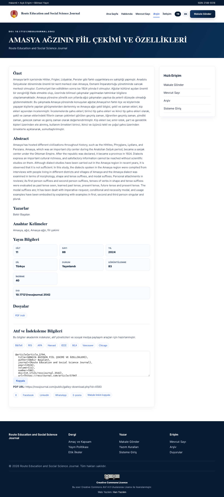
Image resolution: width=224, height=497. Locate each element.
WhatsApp (60, 395)
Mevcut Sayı (143, 13)
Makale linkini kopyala (99, 395)
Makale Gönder (202, 13)
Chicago (103, 345)
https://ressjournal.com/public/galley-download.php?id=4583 (64, 386)
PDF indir (20, 315)
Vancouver (88, 345)
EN (185, 14)
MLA (74, 345)
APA (40, 345)
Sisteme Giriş (172, 108)
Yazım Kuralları (129, 447)
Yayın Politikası (78, 447)
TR (178, 14)
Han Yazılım (119, 492)
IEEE (64, 345)
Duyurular (176, 452)
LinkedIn (44, 395)
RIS (30, 345)
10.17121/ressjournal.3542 (33, 294)
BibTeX (19, 345)
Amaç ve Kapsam (79, 441)
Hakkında (126, 13)
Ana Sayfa (112, 13)
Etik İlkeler (75, 452)
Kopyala (20, 380)
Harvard (52, 345)
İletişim (167, 13)
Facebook (28, 395)
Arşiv (156, 13)
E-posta (77, 395)
